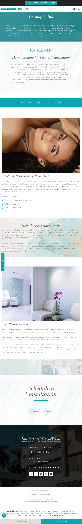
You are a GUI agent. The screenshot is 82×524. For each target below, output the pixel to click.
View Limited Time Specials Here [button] (41, 3)
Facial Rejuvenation (41, 21)
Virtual (49, 411)
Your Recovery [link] (55, 102)
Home (23, 21)
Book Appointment (9, 9)
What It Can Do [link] (27, 102)
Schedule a (41, 391)
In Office (34, 411)
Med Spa (29, 21)
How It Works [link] (40, 102)
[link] (41, 468)
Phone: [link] (41, 447)
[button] (4, 515)
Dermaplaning (56, 21)
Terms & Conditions (35, 494)
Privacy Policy (48, 494)
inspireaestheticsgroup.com (47, 501)
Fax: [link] (41, 452)
